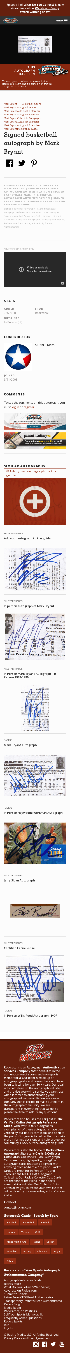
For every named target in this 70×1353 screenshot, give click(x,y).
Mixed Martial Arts (16, 1241)
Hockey (11, 1232)
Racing (36, 1241)
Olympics (42, 1251)
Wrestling (12, 1251)
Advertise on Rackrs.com (19, 249)
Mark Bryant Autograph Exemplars (22, 125)
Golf (37, 1232)
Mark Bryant (10, 103)
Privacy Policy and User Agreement (27, 1338)
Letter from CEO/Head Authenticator (28, 1297)
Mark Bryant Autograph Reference (22, 111)
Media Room (12, 1307)
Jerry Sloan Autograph (19, 880)
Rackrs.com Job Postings (20, 1311)
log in (15, 407)
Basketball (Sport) (31, 103)
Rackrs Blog (12, 1304)
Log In (8, 1328)
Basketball (28, 1222)
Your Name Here (13, 533)
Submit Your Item (15, 1294)
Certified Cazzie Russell (20, 948)
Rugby (57, 1251)
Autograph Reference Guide (22, 1280)
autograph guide (50, 1143)
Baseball (11, 1222)
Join (6, 1325)
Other (10, 1261)
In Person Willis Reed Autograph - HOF (30, 1015)
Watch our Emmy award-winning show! (39, 10)
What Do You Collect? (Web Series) (27, 1287)
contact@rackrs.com (17, 1207)
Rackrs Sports (13, 1321)
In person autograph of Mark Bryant (29, 606)
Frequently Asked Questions (23, 1318)
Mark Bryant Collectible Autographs (22, 118)
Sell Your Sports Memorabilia (23, 1314)
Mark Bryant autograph (20, 745)
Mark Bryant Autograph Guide (20, 107)
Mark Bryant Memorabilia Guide (21, 128)
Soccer (50, 1241)
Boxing (27, 1251)
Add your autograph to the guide (31, 473)
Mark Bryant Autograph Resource (21, 114)
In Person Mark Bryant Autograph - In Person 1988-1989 (30, 675)
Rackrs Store (12, 1283)
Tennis (25, 1232)
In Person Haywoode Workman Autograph (33, 812)
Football (45, 1222)
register (29, 407)
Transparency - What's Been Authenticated (33, 1301)
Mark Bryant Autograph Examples (21, 121)
